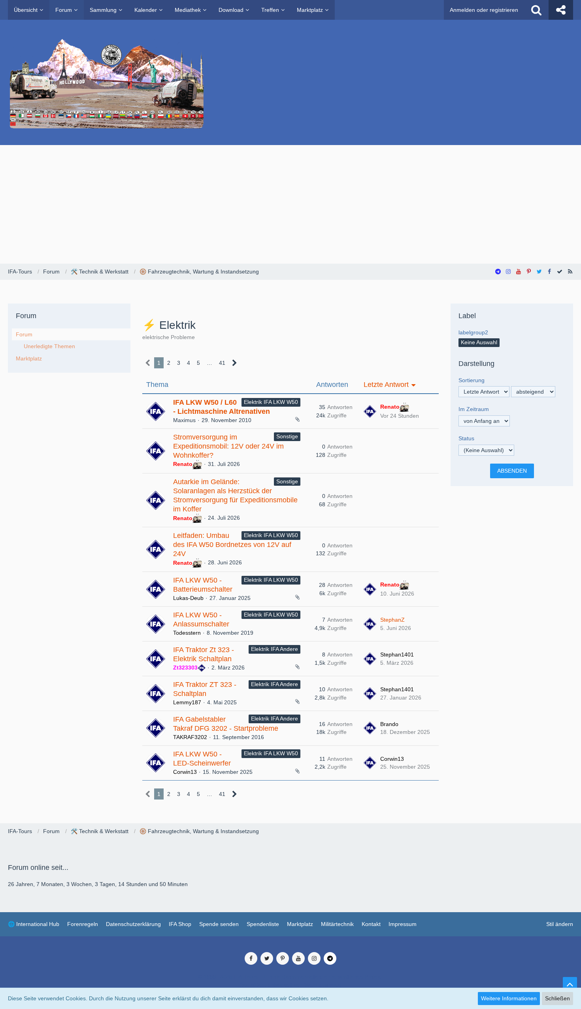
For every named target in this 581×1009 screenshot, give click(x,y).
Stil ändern (559, 924)
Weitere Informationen (509, 998)
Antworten (332, 385)
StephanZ (392, 620)
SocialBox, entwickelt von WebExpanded (290, 984)
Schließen (557, 998)
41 (222, 363)
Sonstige (287, 436)
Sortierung (471, 380)
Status (466, 438)
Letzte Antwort (386, 385)
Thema (157, 385)
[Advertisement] (290, 204)
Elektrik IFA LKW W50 (271, 402)
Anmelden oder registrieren (484, 10)
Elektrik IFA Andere (274, 649)
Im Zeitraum (473, 409)
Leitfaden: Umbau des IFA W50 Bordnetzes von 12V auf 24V (232, 545)
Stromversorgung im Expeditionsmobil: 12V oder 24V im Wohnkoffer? (228, 446)
